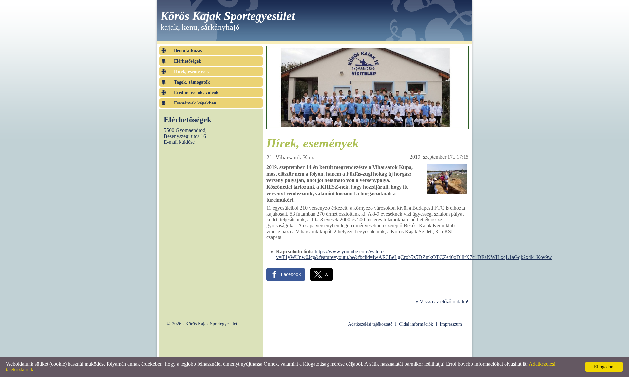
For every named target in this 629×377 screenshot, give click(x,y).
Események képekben (195, 103)
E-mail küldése (179, 142)
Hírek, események (191, 71)
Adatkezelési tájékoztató (370, 324)
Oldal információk (416, 324)
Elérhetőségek (187, 61)
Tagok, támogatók (192, 82)
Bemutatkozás (188, 50)
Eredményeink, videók (196, 92)
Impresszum (451, 324)
